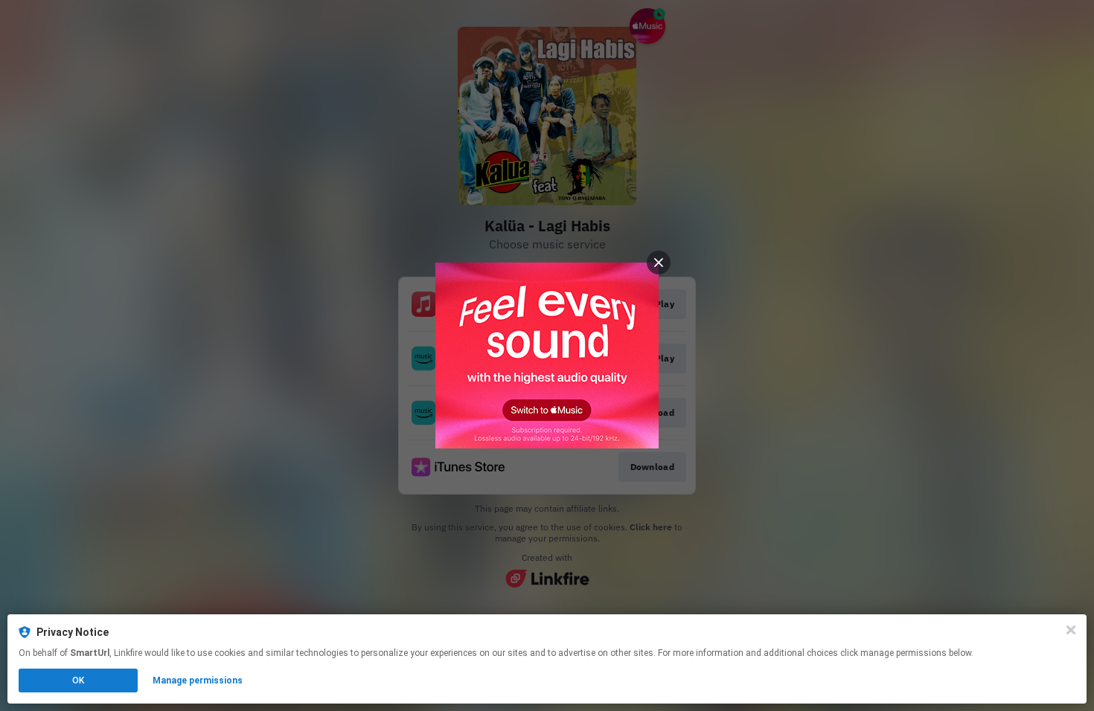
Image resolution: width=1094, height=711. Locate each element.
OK (78, 680)
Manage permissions (198, 680)
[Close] (1071, 630)
